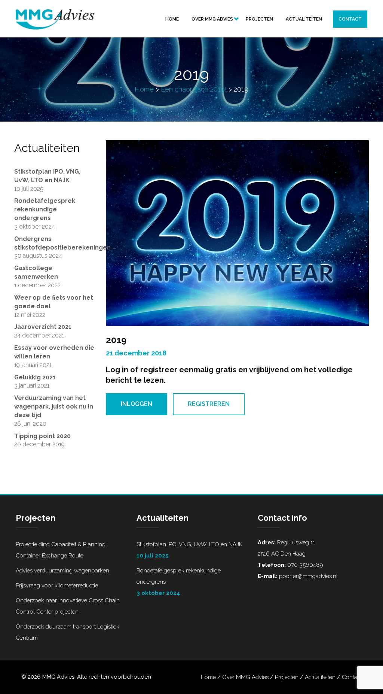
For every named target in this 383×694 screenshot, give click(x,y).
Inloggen (136, 403)
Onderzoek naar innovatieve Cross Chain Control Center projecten (68, 606)
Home (172, 19)
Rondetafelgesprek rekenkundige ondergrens (179, 581)
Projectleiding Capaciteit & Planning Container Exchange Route (60, 550)
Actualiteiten (304, 19)
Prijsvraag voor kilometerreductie (57, 585)
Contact (350, 19)
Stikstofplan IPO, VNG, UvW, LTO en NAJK (189, 550)
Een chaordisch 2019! (194, 89)
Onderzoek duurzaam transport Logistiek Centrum (67, 632)
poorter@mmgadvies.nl (308, 576)
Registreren (209, 403)
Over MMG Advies (212, 19)
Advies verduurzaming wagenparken (62, 570)
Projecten (259, 19)
